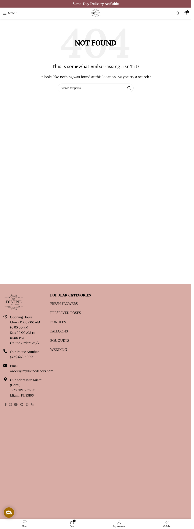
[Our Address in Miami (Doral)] (5, 379)
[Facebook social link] (5, 404)
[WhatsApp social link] (27, 404)
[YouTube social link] (16, 404)
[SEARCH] (129, 88)
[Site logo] (95, 13)
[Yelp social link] (32, 404)
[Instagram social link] (10, 404)
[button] (9, 512)
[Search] (177, 13)
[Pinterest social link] (21, 404)
